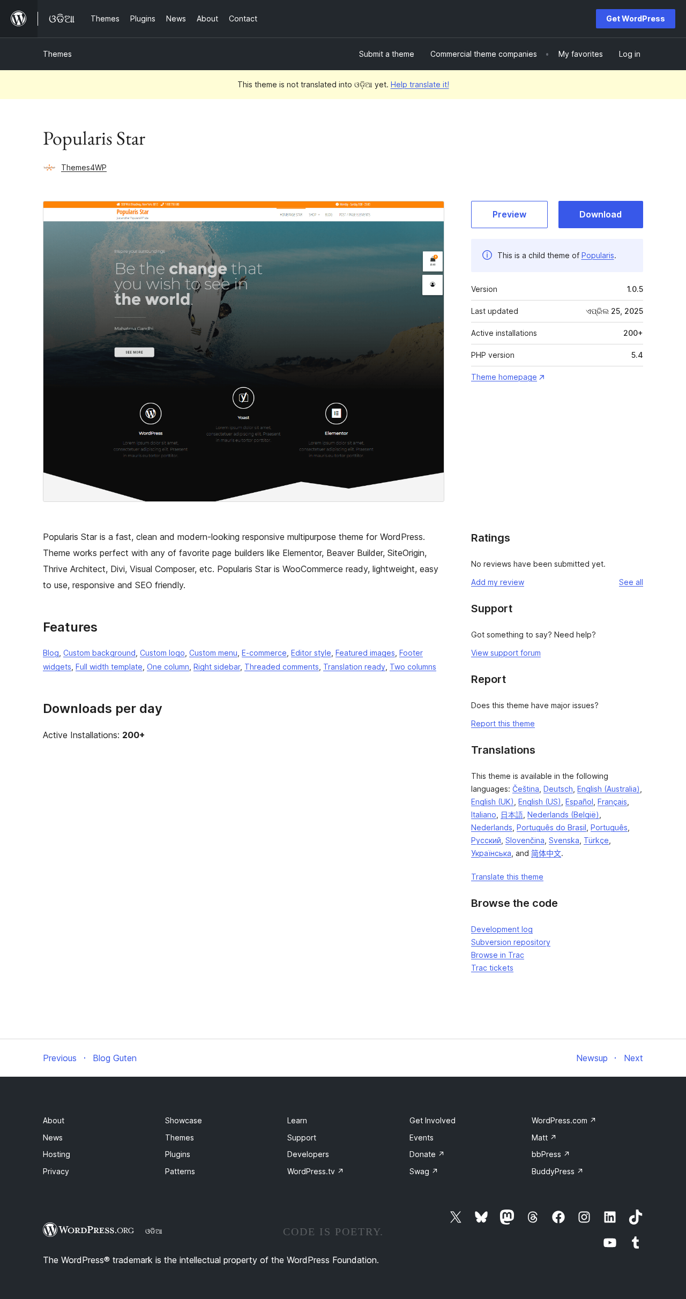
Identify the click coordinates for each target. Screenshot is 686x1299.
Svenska (564, 840)
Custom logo (162, 652)
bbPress (551, 1154)
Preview (509, 214)
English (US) (539, 801)
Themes (57, 53)
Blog (51, 652)
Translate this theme (507, 876)
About (53, 1120)
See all (631, 582)
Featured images (365, 652)
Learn (297, 1120)
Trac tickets (492, 967)
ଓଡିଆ (153, 1231)
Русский (486, 840)
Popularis (597, 255)
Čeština (525, 788)
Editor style (311, 652)
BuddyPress (558, 1171)
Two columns (413, 666)
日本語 (512, 814)
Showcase (183, 1120)
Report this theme (503, 723)
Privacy (56, 1171)
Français (612, 801)
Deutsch (558, 788)
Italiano (483, 814)
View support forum (506, 652)
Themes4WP (84, 167)
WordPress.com (564, 1120)
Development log (502, 929)
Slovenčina (525, 840)
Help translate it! (420, 84)
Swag (423, 1171)
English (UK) (492, 801)
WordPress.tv (315, 1171)
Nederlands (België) (563, 814)
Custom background (99, 652)
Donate (427, 1154)
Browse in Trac (497, 954)
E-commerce (264, 652)
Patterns (180, 1171)
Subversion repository (510, 942)
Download (600, 214)
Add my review (497, 582)
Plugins (177, 1154)
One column (168, 666)
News (53, 1137)
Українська (491, 853)
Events (421, 1137)
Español (579, 801)
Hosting (56, 1154)
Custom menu (213, 652)
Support (301, 1137)
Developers (308, 1154)
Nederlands (491, 827)
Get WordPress (635, 18)
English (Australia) (608, 788)
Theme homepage (504, 376)
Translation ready (354, 666)
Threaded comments (281, 666)
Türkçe (596, 840)
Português (609, 827)
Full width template (109, 666)
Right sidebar (216, 666)
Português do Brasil (551, 827)
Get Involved (432, 1120)
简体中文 (546, 853)
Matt (544, 1137)
